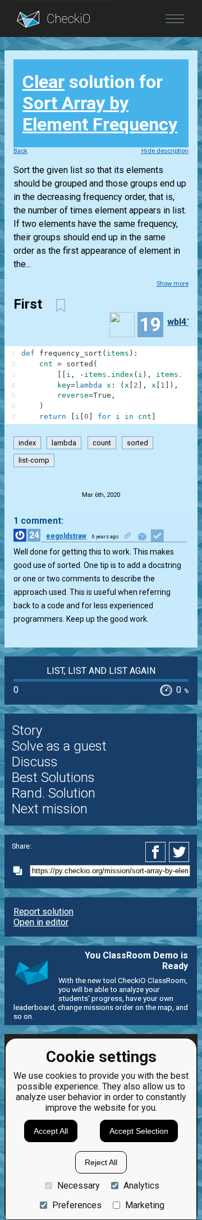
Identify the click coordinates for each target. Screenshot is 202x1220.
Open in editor (40, 922)
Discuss (35, 762)
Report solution (43, 911)
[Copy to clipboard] (21, 871)
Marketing (144, 1205)
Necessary (78, 1185)
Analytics (141, 1185)
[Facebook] (157, 852)
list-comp (34, 460)
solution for (99, 103)
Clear (43, 81)
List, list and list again (101, 670)
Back (20, 151)
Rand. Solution (53, 793)
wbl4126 (184, 321)
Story (27, 730)
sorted (137, 443)
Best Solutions (53, 777)
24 (34, 535)
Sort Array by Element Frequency (99, 113)
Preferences (77, 1205)
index (27, 443)
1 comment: (38, 520)
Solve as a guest (59, 746)
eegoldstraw (66, 536)
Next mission (50, 809)
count (102, 443)
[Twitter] (179, 852)
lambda (64, 443)
